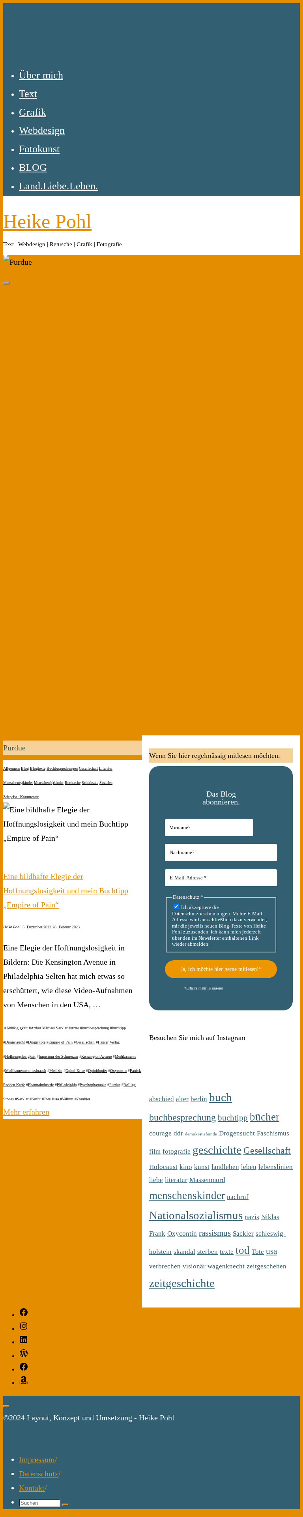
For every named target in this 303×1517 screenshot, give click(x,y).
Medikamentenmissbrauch (25, 1070)
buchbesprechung (95, 1028)
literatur (176, 1180)
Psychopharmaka (93, 1085)
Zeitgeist (10, 797)
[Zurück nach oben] (6, 1406)
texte (227, 1251)
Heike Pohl (47, 221)
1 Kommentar (28, 797)
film (155, 1151)
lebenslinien (275, 1167)
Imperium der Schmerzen (58, 1056)
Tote (47, 1099)
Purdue (114, 1085)
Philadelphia (67, 1085)
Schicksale (90, 782)
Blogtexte (37, 768)
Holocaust (163, 1167)
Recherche (72, 782)
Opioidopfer (97, 1070)
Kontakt (32, 1487)
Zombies (83, 1099)
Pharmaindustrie (41, 1085)
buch (220, 1097)
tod (243, 1250)
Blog (25, 768)
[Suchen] (65, 1505)
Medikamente (125, 1056)
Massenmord (207, 1180)
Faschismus (273, 1133)
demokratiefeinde (201, 1134)
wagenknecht (226, 1266)
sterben (207, 1251)
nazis (252, 1217)
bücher (264, 1117)
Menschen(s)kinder (18, 782)
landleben (225, 1167)
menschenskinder (187, 1195)
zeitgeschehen (266, 1266)
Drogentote (36, 1042)
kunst (201, 1167)
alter (182, 1099)
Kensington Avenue (96, 1056)
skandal (184, 1251)
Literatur (105, 768)
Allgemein (11, 768)
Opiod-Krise (75, 1070)
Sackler (22, 1099)
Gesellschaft (88, 768)
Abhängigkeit (17, 1028)
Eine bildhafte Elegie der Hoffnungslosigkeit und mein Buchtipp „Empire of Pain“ (65, 890)
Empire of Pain (61, 1042)
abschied (161, 1099)
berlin (199, 1099)
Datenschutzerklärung (241, 988)
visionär (194, 1266)
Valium (67, 1099)
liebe (156, 1180)
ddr (178, 1133)
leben (248, 1167)
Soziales (105, 782)
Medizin (55, 1070)
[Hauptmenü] (6, 283)
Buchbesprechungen (62, 768)
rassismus (215, 1233)
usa (56, 1099)
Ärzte (75, 1028)
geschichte (217, 1149)
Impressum (37, 1459)
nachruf (238, 1197)
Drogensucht (15, 1042)
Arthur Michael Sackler (49, 1028)
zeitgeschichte (182, 1283)
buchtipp (119, 1028)
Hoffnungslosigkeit (20, 1056)
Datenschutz (38, 1473)
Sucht (36, 1099)
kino (186, 1167)
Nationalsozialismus (196, 1215)
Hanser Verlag (109, 1042)
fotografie (177, 1151)
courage (160, 1133)
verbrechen (165, 1266)
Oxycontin (118, 1070)
